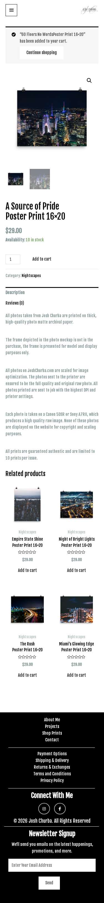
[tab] (52, 292)
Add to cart (41, 259)
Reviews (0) (15, 303)
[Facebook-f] (60, 809)
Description (15, 292)
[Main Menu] (11, 10)
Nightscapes (31, 275)
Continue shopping (41, 52)
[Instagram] (44, 809)
